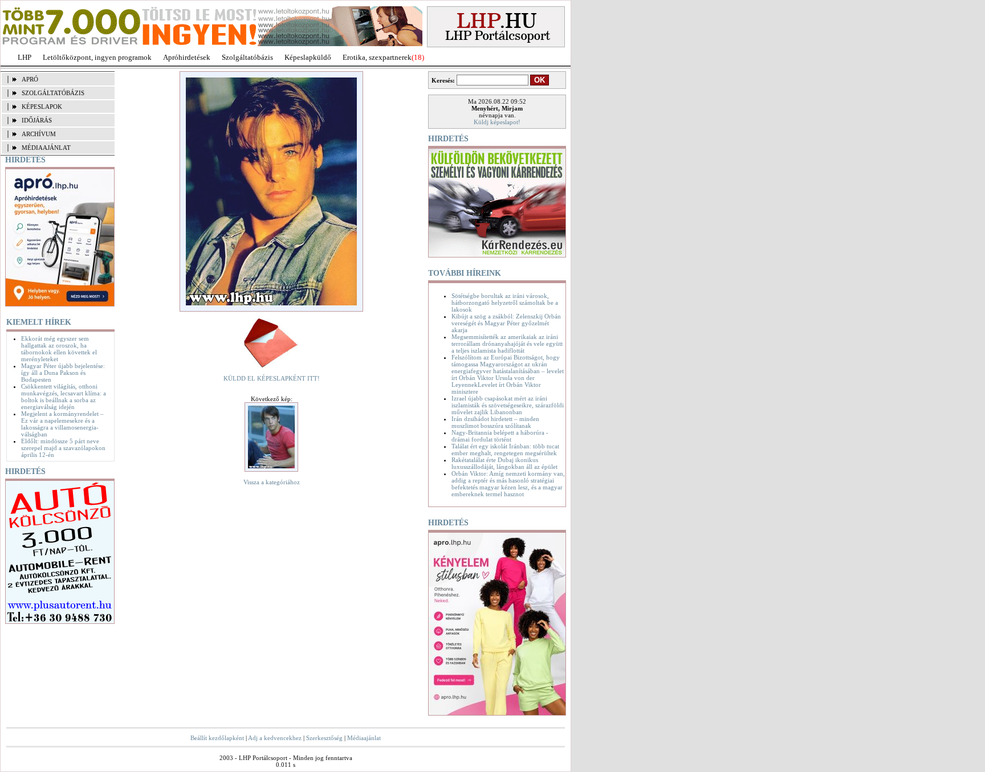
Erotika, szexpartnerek (377, 57)
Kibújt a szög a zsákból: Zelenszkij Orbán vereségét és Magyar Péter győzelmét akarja (506, 323)
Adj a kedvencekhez (275, 737)
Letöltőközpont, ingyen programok (97, 57)
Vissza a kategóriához (271, 482)
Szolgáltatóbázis (247, 57)
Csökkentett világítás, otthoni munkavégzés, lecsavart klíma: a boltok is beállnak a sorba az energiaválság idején (63, 396)
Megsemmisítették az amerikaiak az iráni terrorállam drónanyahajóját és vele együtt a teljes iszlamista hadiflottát (507, 343)
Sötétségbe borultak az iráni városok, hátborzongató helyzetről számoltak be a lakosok (504, 302)
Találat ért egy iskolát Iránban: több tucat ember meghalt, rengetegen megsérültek (505, 449)
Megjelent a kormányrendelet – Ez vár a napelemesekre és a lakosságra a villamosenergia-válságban (62, 424)
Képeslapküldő (307, 57)
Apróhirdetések (186, 57)
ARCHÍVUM (39, 133)
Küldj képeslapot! (497, 122)
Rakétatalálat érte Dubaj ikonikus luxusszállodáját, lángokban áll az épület (504, 463)
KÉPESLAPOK (42, 106)
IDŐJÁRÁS (37, 120)
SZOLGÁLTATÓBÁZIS (53, 92)
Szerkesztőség (324, 737)
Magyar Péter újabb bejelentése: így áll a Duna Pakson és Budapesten (63, 372)
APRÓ (30, 79)
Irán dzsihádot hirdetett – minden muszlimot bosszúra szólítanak (495, 422)
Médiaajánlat (364, 737)
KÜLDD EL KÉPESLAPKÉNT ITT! (271, 378)
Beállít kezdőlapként (217, 737)
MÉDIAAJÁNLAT (46, 147)
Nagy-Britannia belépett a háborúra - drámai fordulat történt (499, 436)
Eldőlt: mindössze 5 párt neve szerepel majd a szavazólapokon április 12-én (63, 448)
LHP (24, 57)
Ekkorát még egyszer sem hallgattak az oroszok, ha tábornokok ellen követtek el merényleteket (59, 348)
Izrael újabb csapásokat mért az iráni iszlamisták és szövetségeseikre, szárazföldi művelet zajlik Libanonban (507, 405)
